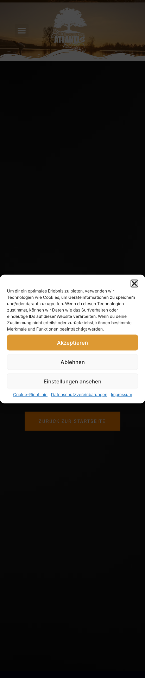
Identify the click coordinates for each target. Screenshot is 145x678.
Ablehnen (73, 361)
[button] (134, 283)
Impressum (121, 394)
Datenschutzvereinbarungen (79, 394)
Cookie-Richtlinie (30, 394)
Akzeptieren (72, 342)
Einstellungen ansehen (72, 381)
